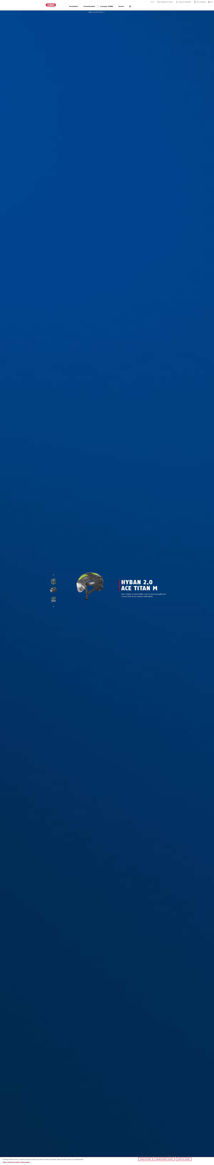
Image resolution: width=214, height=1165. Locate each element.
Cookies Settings (145, 1159)
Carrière (152, 2)
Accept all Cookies (183, 1159)
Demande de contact (167, 2)
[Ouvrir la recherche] (130, 7)
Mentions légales (25, 1162)
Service (121, 6)
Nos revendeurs (201, 2)
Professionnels (89, 6)
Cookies (5, 1162)
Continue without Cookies (164, 1159)
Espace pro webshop (185, 2)
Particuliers (73, 6)
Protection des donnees (14, 1162)
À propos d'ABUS (107, 6)
